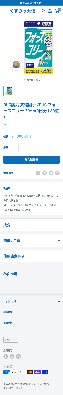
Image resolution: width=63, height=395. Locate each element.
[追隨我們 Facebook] (5, 356)
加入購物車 (31, 159)
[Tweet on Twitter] (51, 172)
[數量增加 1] (32, 147)
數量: (6, 147)
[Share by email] (57, 172)
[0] (57, 11)
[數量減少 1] (14, 147)
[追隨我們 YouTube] (18, 356)
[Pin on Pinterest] (44, 172)
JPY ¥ (8, 339)
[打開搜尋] (43, 11)
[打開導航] (5, 11)
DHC (5, 124)
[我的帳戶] (50, 11)
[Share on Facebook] (38, 172)
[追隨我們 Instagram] (12, 356)
